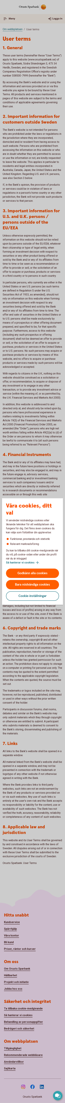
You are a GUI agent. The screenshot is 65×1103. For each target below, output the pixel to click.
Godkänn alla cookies (33, 573)
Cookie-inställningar (32, 596)
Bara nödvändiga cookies (32, 585)
